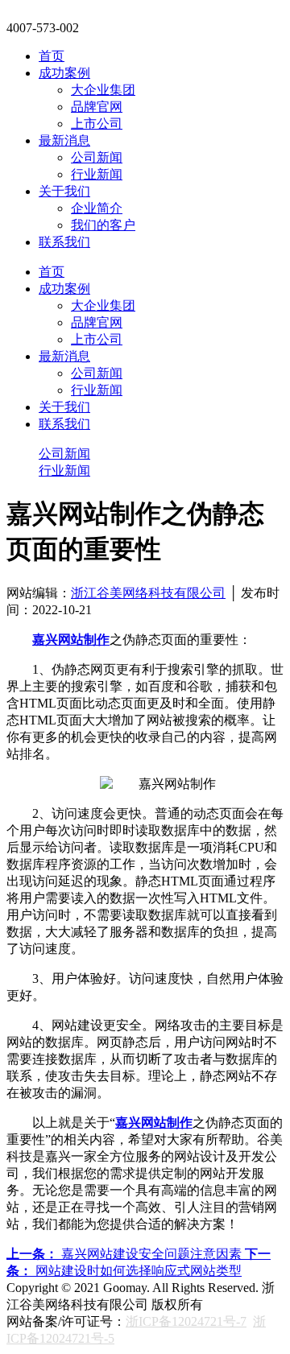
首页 (51, 56)
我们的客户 (103, 225)
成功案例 (64, 73)
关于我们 (64, 191)
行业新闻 (96, 174)
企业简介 (96, 208)
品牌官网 (96, 107)
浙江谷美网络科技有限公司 (148, 593)
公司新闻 (96, 157)
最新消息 (64, 140)
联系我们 (64, 242)
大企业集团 (103, 90)
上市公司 (96, 123)
